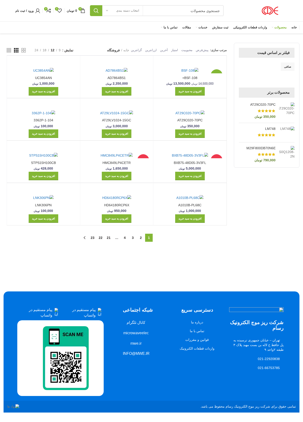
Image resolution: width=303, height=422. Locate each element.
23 (92, 238)
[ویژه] (190, 155)
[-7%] (190, 70)
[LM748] (286, 133)
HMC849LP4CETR (116, 163)
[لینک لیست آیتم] (82, 312)
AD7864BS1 (116, 78)
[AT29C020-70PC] (286, 110)
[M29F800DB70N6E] (286, 154)
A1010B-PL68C (189, 205)
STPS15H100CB (43, 163)
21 (109, 238)
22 (100, 238)
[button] (190, 91)
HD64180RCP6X (116, 205)
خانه (126, 50)
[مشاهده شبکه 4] (9, 50)
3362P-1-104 (43, 120)
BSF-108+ (189, 78)
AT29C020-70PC (263, 104)
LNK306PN (43, 205)
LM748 (270, 129)
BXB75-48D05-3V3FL (190, 163)
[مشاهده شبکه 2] (23, 50)
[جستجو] (96, 10)
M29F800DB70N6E (261, 148)
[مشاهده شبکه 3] (16, 50)
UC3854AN (43, 78)
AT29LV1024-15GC (116, 120)
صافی (287, 66)
